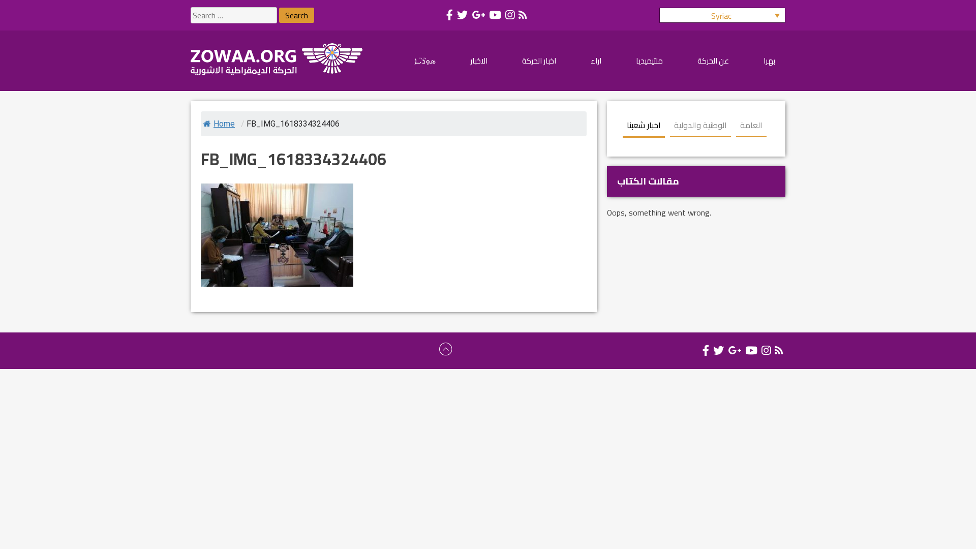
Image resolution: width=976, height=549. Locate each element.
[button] (722, 15)
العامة (751, 125)
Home (224, 124)
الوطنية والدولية (700, 125)
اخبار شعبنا (644, 125)
